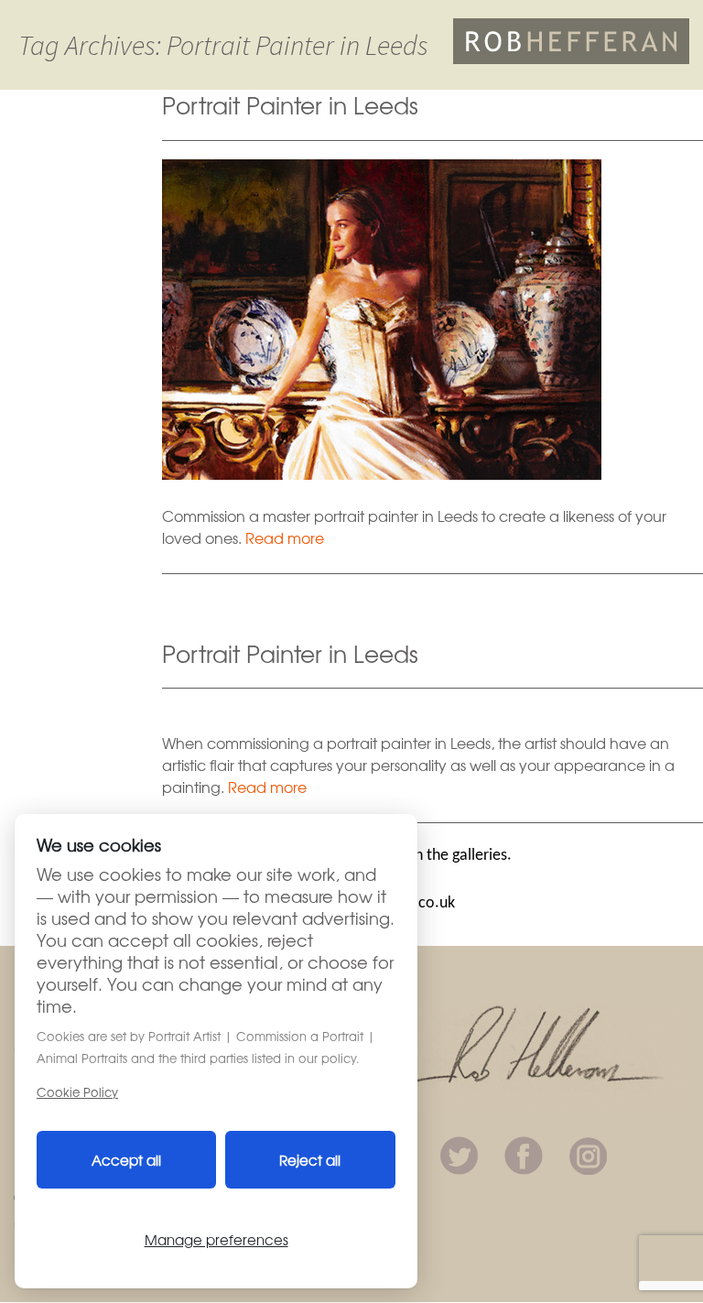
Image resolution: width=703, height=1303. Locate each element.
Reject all (310, 1159)
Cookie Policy (77, 1092)
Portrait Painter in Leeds (290, 104)
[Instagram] (588, 1153)
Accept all (126, 1159)
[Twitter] (459, 1153)
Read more (284, 537)
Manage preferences (216, 1239)
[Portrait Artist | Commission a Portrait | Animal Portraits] (571, 38)
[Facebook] (523, 1153)
